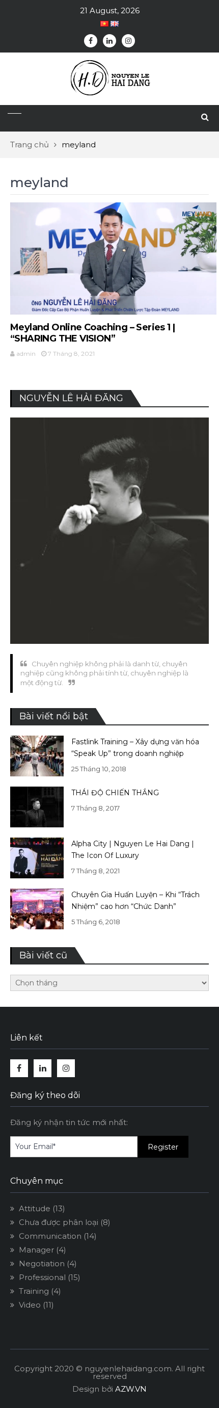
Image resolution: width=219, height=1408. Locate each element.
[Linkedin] (109, 40)
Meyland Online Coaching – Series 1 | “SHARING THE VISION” (92, 333)
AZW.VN (131, 1389)
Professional (42, 1277)
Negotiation (42, 1263)
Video (30, 1305)
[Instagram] (128, 40)
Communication (50, 1236)
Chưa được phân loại (58, 1222)
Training (34, 1291)
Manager (36, 1250)
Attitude (34, 1208)
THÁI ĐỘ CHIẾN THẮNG (115, 792)
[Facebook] (90, 40)
